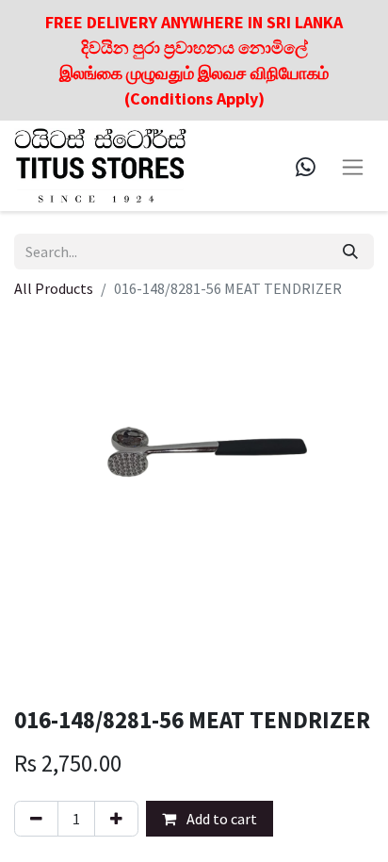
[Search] (350, 251)
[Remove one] (36, 819)
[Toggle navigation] (352, 165)
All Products (53, 288)
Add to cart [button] (220, 818)
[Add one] (116, 819)
